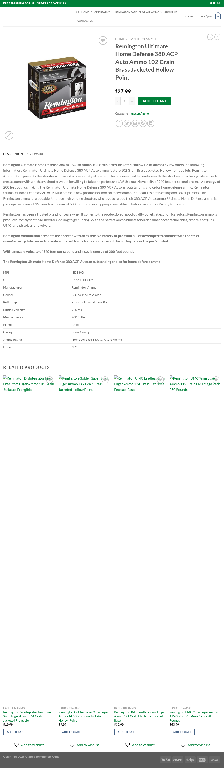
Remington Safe (126, 12)
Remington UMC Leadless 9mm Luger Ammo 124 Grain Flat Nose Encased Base (139, 716)
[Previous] (3, 563)
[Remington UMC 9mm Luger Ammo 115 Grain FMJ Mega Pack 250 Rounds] (195, 539)
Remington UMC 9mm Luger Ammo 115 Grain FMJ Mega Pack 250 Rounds (194, 716)
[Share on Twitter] (127, 123)
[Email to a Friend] (135, 123)
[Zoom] (9, 135)
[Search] (77, 12)
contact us (85, 20)
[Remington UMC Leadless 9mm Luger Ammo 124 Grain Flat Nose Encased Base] (139, 539)
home (85, 12)
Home (120, 39)
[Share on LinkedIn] (150, 123)
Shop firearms (100, 12)
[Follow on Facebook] (206, 3)
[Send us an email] (218, 3)
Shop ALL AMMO (149, 12)
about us (170, 12)
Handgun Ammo (142, 39)
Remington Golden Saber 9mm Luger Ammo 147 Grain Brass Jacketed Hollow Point (83, 716)
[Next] (220, 563)
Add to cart (155, 101)
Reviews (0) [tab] (34, 154)
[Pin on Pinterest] (143, 123)
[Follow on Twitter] (214, 3)
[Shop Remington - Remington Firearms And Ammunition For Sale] (36, 16)
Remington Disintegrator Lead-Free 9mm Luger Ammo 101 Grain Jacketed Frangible (27, 716)
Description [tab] (13, 154)
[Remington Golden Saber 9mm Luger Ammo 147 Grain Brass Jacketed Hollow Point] (84, 539)
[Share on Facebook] (119, 123)
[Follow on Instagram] (210, 3)
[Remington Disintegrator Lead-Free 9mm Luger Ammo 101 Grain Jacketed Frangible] (28, 539)
